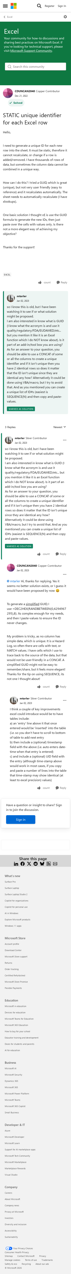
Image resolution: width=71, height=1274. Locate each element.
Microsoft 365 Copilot (15, 1106)
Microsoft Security (13, 1074)
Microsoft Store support (16, 956)
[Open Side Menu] (5, 6)
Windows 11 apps (13, 925)
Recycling (26, 1263)
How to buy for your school (17, 1031)
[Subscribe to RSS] (49, 863)
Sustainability (11, 1236)
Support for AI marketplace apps (20, 1149)
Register (49, 6)
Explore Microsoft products (17, 919)
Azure (7, 1130)
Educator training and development (21, 1037)
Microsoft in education (15, 1006)
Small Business (12, 1112)
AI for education (12, 1050)
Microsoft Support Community (31, 50)
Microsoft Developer (14, 1136)
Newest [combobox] (59, 427)
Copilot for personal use (16, 906)
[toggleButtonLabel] (65, 16)
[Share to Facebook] (23, 863)
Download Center (13, 950)
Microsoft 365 (11, 1087)
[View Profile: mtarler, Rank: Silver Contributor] (9, 440)
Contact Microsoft (26, 1256)
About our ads (42, 1263)
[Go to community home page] (14, 6)
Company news (12, 1205)
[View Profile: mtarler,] (11, 298)
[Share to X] (29, 863)
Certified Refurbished (15, 975)
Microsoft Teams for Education (19, 1018)
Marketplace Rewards (15, 1168)
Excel (9, 16)
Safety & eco (11, 1263)
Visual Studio (11, 1174)
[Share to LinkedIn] (16, 863)
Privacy (42, 1256)
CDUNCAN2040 (25, 91)
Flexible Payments (13, 988)
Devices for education (15, 1012)
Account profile (12, 943)
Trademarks (47, 1259)
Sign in (20, 819)
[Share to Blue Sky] (42, 863)
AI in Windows (11, 913)
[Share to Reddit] (36, 863)
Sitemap (9, 1256)
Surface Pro (10, 881)
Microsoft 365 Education (16, 1025)
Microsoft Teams (12, 1099)
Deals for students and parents (19, 1043)
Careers (8, 1192)
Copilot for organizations (16, 900)
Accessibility (11, 1230)
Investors (9, 1218)
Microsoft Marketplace (15, 1162)
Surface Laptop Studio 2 (16, 894)
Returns (8, 962)
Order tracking (12, 969)
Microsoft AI (10, 1068)
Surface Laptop (12, 887)
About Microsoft (12, 1199)
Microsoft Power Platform (17, 1093)
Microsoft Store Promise (16, 981)
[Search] (39, 6)
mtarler (22, 296)
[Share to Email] (55, 863)
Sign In (62, 6)
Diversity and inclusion (15, 1224)
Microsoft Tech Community (17, 1155)
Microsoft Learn (12, 1143)
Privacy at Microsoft (14, 1211)
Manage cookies (12, 1259)
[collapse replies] (35, 435)
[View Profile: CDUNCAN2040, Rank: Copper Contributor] (8, 93)
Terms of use (31, 1259)
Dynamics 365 (11, 1080)
